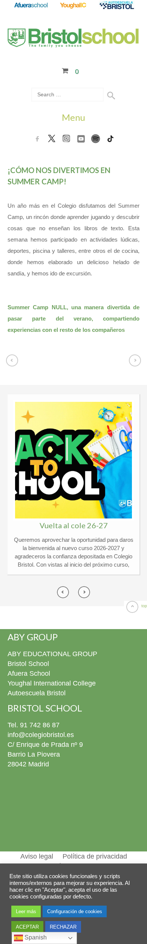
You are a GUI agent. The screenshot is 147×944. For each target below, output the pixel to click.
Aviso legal (36, 856)
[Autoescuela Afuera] (117, 6)
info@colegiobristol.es (41, 735)
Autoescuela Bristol (37, 693)
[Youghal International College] (74, 6)
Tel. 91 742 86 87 (34, 725)
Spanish (35, 937)
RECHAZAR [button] (63, 927)
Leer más (26, 911)
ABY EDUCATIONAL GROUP (52, 654)
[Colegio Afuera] (31, 6)
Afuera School (29, 673)
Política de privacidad (95, 856)
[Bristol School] (73, 43)
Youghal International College (52, 683)
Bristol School (28, 663)
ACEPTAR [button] (27, 927)
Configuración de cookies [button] (74, 911)
